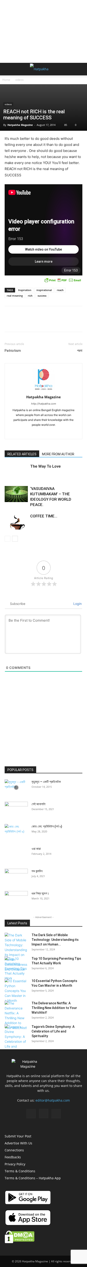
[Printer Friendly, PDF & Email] (62, 280)
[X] (53, 432)
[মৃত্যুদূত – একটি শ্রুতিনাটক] (16, 787)
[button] (7, 69)
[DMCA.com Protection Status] (20, 1242)
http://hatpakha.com (43, 403)
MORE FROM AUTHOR (58, 454)
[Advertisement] (43, 31)
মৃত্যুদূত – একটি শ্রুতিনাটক (46, 782)
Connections (14, 1150)
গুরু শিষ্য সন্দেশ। (40, 893)
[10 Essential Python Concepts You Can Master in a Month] (16, 991)
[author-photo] (43, 390)
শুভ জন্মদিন (37, 871)
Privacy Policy (15, 1164)
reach (60, 290)
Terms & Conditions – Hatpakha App (33, 1178)
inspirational (44, 290)
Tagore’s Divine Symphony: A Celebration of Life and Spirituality (53, 1031)
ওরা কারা (36, 849)
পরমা (79, 351)
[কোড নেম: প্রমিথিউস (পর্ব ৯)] (16, 830)
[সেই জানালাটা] (16, 810)
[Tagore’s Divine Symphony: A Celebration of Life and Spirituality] (16, 1039)
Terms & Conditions (20, 1171)
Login (77, 604)
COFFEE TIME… (43, 516)
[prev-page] (7, 539)
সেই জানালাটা (38, 804)
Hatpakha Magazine (20, 125)
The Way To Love (45, 466)
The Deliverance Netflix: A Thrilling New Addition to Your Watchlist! (54, 1007)
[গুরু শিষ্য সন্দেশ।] (16, 899)
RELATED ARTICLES (21, 454)
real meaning (15, 295)
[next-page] (15, 539)
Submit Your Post (18, 1136)
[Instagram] (43, 432)
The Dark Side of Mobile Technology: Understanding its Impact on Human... (55, 939)
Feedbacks (13, 1157)
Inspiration (24, 290)
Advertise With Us (18, 1143)
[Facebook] (34, 432)
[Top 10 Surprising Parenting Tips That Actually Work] (16, 968)
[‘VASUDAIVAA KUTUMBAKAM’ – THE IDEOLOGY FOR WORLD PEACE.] (16, 494)
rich (30, 295)
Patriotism (13, 351)
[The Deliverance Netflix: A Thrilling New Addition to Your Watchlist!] (16, 1015)
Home (6, 80)
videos (19, 80)
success (42, 295)
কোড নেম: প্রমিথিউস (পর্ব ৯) (47, 826)
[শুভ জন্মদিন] (16, 877)
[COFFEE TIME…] (16, 521)
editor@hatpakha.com (52, 1100)
